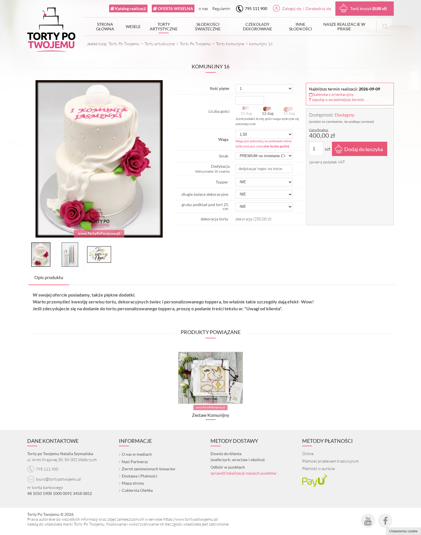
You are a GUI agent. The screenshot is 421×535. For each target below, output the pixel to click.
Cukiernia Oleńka (137, 490)
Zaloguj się (291, 8)
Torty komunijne (230, 43)
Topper (222, 181)
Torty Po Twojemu (124, 43)
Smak (223, 155)
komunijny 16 (261, 43)
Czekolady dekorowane (257, 26)
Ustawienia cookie (403, 531)
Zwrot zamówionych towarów (148, 468)
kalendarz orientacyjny (333, 94)
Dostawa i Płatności (139, 475)
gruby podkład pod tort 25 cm (205, 206)
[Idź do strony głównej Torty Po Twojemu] (51, 31)
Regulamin (221, 8)
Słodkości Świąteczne (208, 26)
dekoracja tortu (214, 218)
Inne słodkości (300, 26)
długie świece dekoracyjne (205, 194)
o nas (203, 8)
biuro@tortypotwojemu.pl (58, 479)
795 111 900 (255, 8)
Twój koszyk (368, 8)
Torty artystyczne (164, 26)
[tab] (49, 277)
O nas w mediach (137, 454)
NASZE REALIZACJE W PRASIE (344, 26)
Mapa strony (133, 483)
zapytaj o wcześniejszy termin (337, 99)
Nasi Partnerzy (135, 461)
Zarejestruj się (318, 8)
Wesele (133, 26)
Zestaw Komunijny (210, 415)
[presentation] (49, 277)
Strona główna (105, 26)
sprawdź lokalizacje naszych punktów (243, 473)
